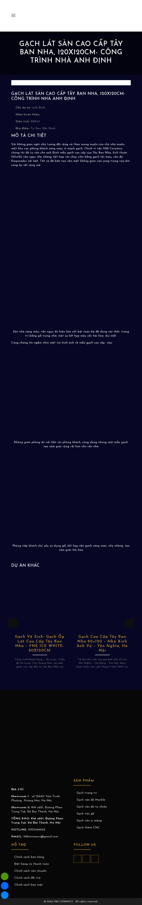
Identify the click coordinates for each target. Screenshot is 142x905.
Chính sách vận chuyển (30, 871)
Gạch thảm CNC (88, 827)
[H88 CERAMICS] (68, 15)
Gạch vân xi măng (89, 820)
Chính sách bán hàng (29, 857)
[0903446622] (4, 876)
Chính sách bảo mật (28, 884)
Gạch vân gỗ (85, 813)
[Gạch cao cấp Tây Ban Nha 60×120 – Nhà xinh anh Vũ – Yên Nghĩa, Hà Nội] (102, 600)
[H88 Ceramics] (4, 895)
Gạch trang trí (87, 793)
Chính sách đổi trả (27, 878)
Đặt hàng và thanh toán (31, 864)
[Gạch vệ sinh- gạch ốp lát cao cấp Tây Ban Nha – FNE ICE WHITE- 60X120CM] (39, 600)
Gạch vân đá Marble (91, 800)
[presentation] (12, 623)
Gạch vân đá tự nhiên (92, 806)
